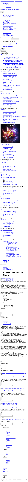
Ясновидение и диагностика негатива (12, 106)
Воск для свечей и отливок (9, 73)
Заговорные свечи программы (10, 76)
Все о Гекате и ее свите (11, 243)
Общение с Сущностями (9, 120)
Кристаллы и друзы (9, 181)
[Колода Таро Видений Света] (7, 278)
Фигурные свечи (7, 89)
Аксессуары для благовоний (10, 190)
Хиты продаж (6, 260)
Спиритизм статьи (10, 255)
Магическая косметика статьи (12, 248)
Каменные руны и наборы (9, 212)
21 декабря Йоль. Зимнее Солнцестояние (13, 60)
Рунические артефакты (8, 215)
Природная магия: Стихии (12, 242)
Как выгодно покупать (8, 442)
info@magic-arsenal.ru (6, 472)
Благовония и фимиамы (8, 29)
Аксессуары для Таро (8, 222)
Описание (5, 321)
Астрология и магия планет (10, 95)
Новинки (5, 261)
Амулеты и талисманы (8, 35)
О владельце (15, 1)
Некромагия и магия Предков (12, 254)
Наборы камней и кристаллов (10, 184)
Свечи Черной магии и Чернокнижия (12, 85)
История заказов (8, 462)
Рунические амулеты (8, 214)
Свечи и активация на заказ (10, 83)
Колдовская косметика (8, 26)
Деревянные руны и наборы (10, 211)
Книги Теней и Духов (8, 169)
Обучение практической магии (12, 258)
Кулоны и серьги (7, 235)
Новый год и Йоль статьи (11, 249)
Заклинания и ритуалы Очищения (13, 256)
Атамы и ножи (7, 150)
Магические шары (8, 182)
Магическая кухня (10, 253)
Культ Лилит (6, 22)
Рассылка (8, 464)
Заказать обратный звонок (9, 41)
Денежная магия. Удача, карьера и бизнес (13, 97)
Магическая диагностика (11, 247)
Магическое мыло (7, 27)
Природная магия (7, 117)
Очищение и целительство (9, 103)
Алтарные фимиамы (8, 191)
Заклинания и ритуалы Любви (12, 257)
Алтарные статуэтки (8, 148)
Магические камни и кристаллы (10, 28)
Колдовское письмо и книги (9, 23)
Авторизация (9, 5)
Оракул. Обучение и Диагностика (11, 119)
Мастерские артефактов (9, 113)
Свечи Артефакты (8, 82)
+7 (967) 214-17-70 (5, 469)
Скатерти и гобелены (8, 157)
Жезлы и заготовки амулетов (10, 151)
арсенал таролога (20, 419)
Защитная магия (7, 98)
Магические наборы (7, 17)
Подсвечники (7, 79)
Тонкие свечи (7, 86)
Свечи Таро (6, 224)
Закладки (8, 463)
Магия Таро (5, 34)
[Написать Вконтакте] (1, 49)
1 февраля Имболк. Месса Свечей (11, 58)
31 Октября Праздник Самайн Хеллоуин (13, 67)
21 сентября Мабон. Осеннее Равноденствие (13, 64)
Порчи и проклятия (8, 104)
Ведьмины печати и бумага (9, 166)
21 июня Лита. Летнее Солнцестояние (12, 61)
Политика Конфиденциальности (10, 437)
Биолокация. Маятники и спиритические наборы (14, 30)
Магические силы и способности (11, 101)
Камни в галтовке (8, 179)
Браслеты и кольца (8, 233)
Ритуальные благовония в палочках (11, 194)
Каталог (4, 53)
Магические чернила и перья (10, 170)
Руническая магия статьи (11, 251)
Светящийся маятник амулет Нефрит (9, 407)
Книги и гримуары (8, 167)
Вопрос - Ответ (7, 324)
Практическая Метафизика (9, 122)
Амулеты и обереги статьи (12, 250)
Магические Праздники (8, 15)
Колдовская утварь (8, 152)
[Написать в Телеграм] (3, 49)
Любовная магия (7, 100)
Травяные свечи (7, 88)
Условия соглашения (8, 440)
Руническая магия (7, 33)
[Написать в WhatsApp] (2, 49)
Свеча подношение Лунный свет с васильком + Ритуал (13, 376)
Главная (5, 267)
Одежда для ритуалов (8, 155)
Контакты (20, 1)
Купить (2, 316)
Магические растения (8, 31)
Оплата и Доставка (5, 1)
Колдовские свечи (8, 78)
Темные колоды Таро (8, 226)
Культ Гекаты (6, 21)
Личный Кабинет (8, 459)
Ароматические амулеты (9, 232)
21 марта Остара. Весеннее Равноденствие (13, 63)
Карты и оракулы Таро (9, 223)
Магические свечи (7, 16)
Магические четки (8, 236)
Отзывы (5, 262)
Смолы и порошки (8, 203)
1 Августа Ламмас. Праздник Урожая (12, 57)
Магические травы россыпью (10, 200)
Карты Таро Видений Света (9, 419)
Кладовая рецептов (10, 246)
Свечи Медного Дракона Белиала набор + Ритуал (12, 390)
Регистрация (8, 7)
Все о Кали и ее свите (10, 244)
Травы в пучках (7, 205)
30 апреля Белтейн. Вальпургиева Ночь (12, 66)
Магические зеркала (8, 154)
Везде (4, 14)
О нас (10, 1)
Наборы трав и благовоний (10, 202)
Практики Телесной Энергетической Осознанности (15, 116)
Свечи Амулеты (7, 80)
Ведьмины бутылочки (8, 193)
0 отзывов (5, 296)
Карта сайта (7, 454)
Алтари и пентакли (8, 147)
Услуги (4, 19)
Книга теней (6, 241)
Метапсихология (7, 115)
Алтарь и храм (6, 20)
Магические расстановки (9, 112)
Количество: (3, 311)
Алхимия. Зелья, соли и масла (9, 24)
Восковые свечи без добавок (10, 75)
